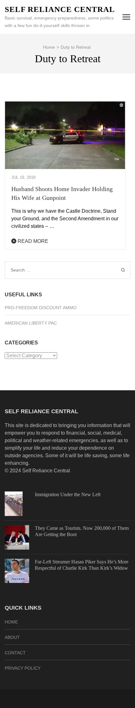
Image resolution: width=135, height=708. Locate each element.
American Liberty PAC (31, 323)
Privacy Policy (22, 668)
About (12, 637)
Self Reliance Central (60, 9)
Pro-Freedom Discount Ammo (41, 307)
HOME (11, 621)
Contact (15, 652)
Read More (32, 241)
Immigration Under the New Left (67, 494)
